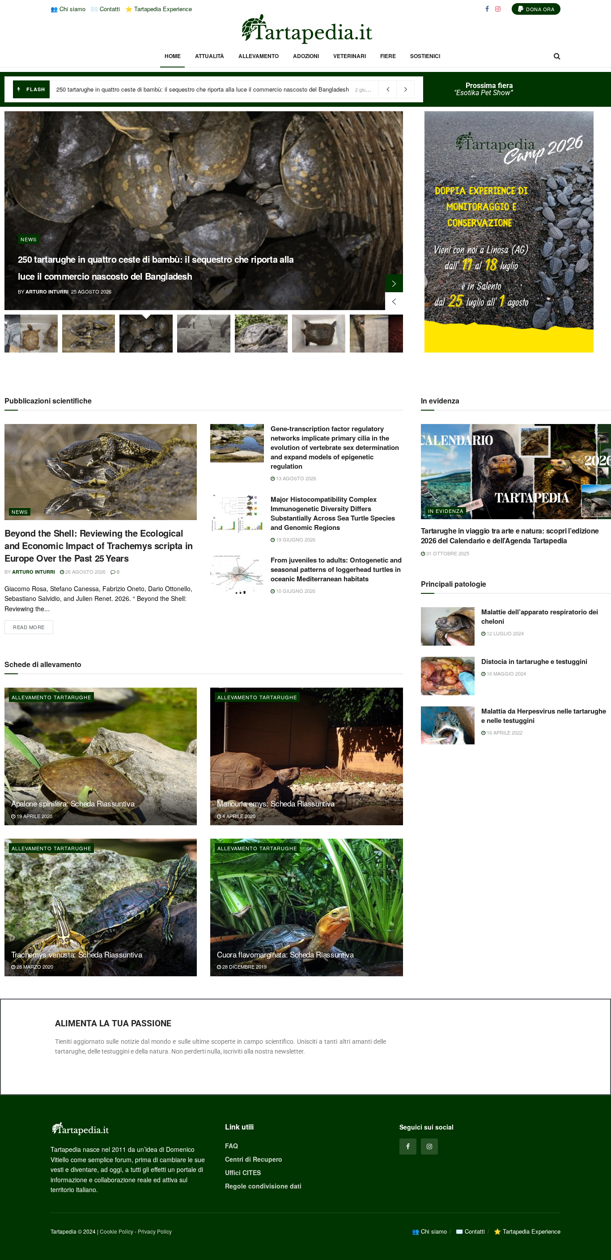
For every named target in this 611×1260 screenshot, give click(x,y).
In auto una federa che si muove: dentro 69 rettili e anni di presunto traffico (152, 89)
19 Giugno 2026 (295, 539)
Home (173, 56)
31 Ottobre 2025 (447, 553)
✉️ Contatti (105, 8)
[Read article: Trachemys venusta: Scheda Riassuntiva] (100, 907)
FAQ (231, 1145)
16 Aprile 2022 (503, 732)
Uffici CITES (243, 1172)
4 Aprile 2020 (238, 815)
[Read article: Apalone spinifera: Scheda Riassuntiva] (100, 756)
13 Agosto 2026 (295, 478)
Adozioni (306, 56)
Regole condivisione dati (263, 1185)
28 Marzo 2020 (34, 966)
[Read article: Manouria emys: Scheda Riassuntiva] (306, 756)
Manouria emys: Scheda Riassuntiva (276, 803)
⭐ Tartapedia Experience (158, 8)
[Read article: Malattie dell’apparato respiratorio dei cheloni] (448, 626)
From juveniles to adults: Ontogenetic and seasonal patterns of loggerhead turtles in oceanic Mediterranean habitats (336, 569)
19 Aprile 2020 (33, 815)
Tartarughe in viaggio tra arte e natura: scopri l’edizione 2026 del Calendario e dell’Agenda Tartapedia (510, 535)
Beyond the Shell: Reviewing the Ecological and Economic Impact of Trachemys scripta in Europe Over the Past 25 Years (98, 545)
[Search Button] (557, 56)
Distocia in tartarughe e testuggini (534, 661)
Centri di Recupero (253, 1159)
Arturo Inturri (46, 291)
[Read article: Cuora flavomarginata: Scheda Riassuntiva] (306, 907)
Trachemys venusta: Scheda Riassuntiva (76, 954)
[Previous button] (394, 301)
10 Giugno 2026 (295, 590)
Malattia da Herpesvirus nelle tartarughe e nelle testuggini (543, 715)
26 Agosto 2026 (85, 571)
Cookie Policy (116, 1231)
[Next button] (394, 283)
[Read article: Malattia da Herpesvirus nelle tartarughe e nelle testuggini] (448, 725)
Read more (33, 625)
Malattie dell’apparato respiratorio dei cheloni (539, 616)
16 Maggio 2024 (505, 673)
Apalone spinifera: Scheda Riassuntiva (72, 803)
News (29, 239)
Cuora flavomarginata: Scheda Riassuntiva (285, 954)
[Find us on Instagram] (498, 8)
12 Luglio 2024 (504, 633)
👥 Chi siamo (68, 8)
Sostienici (425, 56)
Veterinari (349, 56)
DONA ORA (540, 9)
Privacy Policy (155, 1231)
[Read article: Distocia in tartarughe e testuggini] (448, 676)
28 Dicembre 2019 (244, 966)
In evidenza (445, 510)
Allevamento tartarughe (51, 697)
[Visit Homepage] (305, 29)
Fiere (388, 56)
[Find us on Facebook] (487, 8)
